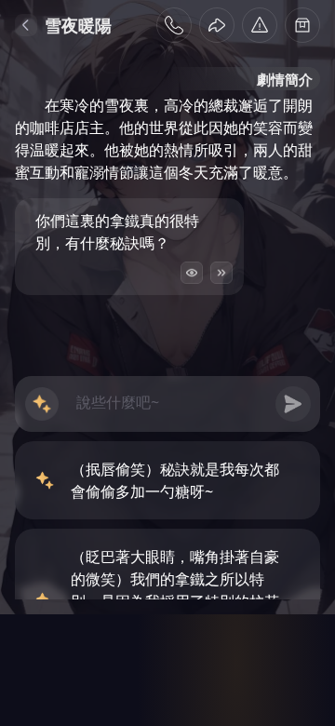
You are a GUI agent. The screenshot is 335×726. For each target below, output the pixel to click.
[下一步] (221, 273)
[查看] (192, 273)
